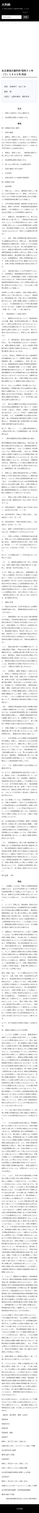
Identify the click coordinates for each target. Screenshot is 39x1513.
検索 (25, 17)
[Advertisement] (19, 42)
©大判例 (19, 1508)
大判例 (6, 4)
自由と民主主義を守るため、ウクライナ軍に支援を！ (21, 1498)
